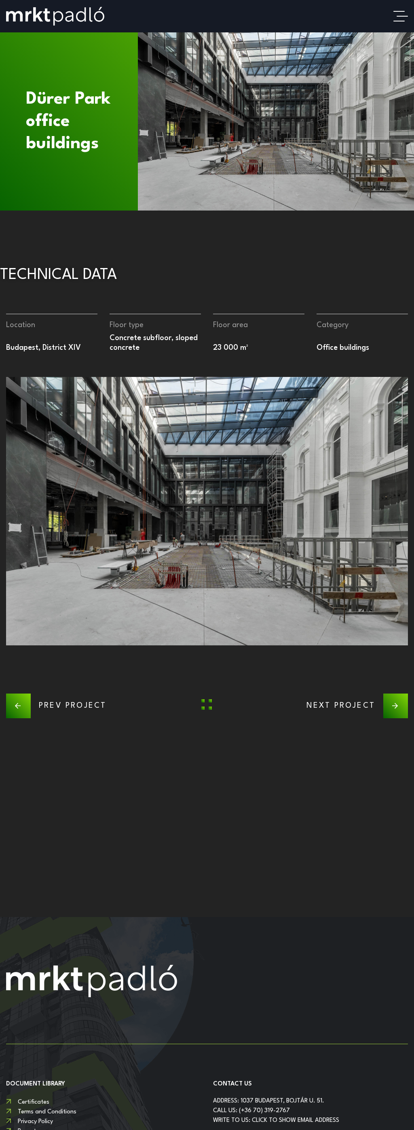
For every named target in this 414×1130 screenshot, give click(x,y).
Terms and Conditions (47, 1112)
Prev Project (72, 705)
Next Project (340, 705)
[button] (12, 511)
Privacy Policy (35, 1122)
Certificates (33, 1102)
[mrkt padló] (55, 16)
